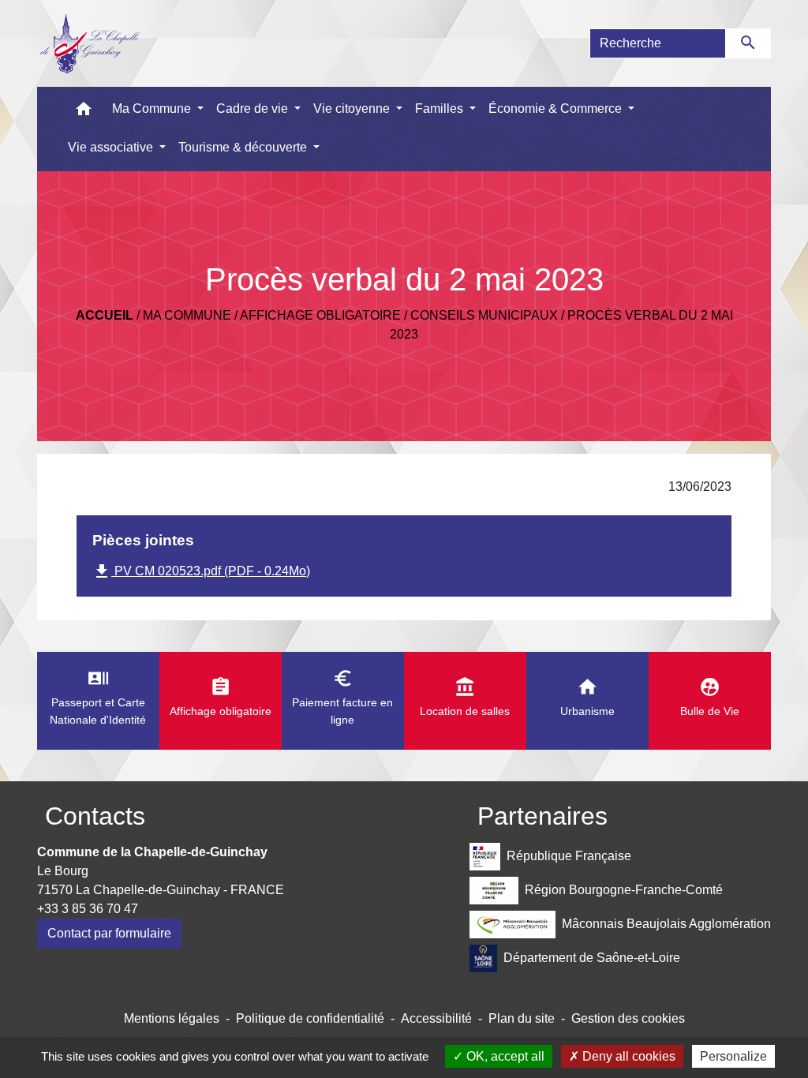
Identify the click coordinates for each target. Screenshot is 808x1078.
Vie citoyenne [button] (353, 108)
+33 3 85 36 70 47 (87, 908)
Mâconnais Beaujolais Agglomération (666, 923)
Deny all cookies (627, 1056)
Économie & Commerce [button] (556, 108)
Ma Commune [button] (153, 108)
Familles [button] (440, 108)
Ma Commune (187, 315)
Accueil (104, 315)
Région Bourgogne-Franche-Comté (624, 889)
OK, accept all (503, 1056)
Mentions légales (171, 1018)
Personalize (733, 1056)
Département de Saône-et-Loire (591, 957)
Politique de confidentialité (310, 1018)
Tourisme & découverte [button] (244, 147)
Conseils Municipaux (484, 315)
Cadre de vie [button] (253, 108)
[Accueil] (89, 43)
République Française (569, 855)
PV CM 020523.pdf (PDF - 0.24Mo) (201, 571)
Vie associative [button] (112, 147)
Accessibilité (436, 1018)
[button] (84, 112)
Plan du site (521, 1018)
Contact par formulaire (109, 933)
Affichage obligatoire (320, 315)
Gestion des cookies (628, 1018)
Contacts (95, 816)
